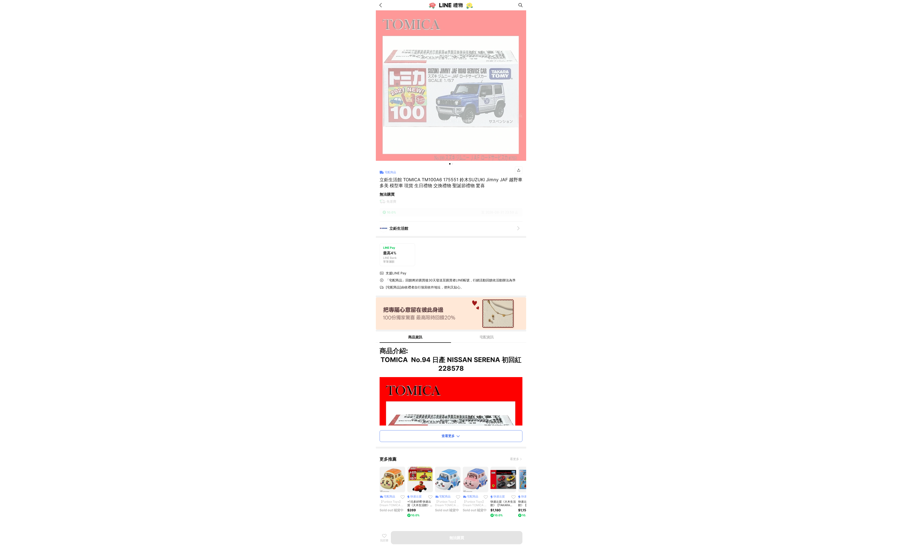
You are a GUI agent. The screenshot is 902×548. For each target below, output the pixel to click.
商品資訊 (415, 337)
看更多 (514, 459)
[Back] (381, 5)
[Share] (518, 170)
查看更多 (448, 436)
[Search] (520, 5)
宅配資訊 (487, 337)
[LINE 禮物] (451, 5)
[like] (402, 497)
